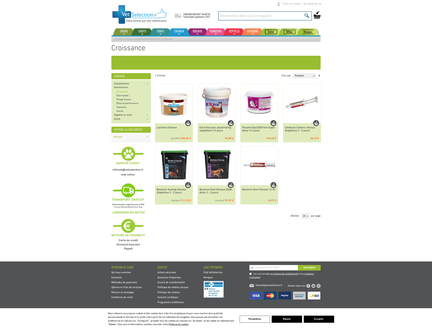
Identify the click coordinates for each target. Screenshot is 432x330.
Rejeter (287, 319)
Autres (119, 111)
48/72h (207, 14)
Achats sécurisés (166, 272)
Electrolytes (122, 95)
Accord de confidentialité (171, 282)
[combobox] (265, 15)
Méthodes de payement (124, 282)
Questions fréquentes (169, 277)
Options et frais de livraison (126, 287)
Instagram (319, 286)
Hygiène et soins (123, 115)
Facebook (308, 286)
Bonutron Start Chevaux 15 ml (258, 189)
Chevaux (128, 39)
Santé (117, 119)
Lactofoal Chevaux (167, 127)
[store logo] (139, 14)
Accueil (118, 39)
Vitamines (121, 107)
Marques (208, 277)
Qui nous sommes (121, 272)
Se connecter (310, 4)
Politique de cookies (168, 292)
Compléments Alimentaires (147, 39)
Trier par (286, 76)
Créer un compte (291, 4)
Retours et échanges (122, 292)
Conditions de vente (122, 297)
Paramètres (255, 319)
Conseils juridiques (167, 297)
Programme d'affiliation (170, 302)
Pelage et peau (123, 99)
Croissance (122, 92)
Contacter (116, 277)
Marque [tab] (118, 137)
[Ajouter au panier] (188, 123)
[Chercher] (306, 15)
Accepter (319, 319)
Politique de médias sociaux (172, 287)
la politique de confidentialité (284, 274)
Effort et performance (127, 103)
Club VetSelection (213, 272)
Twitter (313, 286)
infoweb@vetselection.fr (269, 285)
